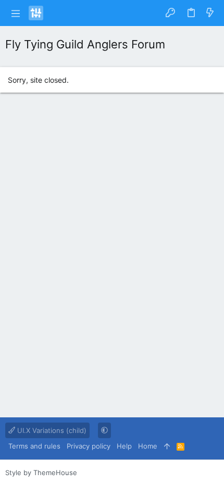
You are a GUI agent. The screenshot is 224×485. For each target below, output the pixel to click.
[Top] (166, 446)
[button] (15, 13)
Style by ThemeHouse (41, 472)
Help (124, 446)
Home (147, 446)
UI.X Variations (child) (50, 430)
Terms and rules (34, 446)
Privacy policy (88, 446)
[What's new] (210, 13)
